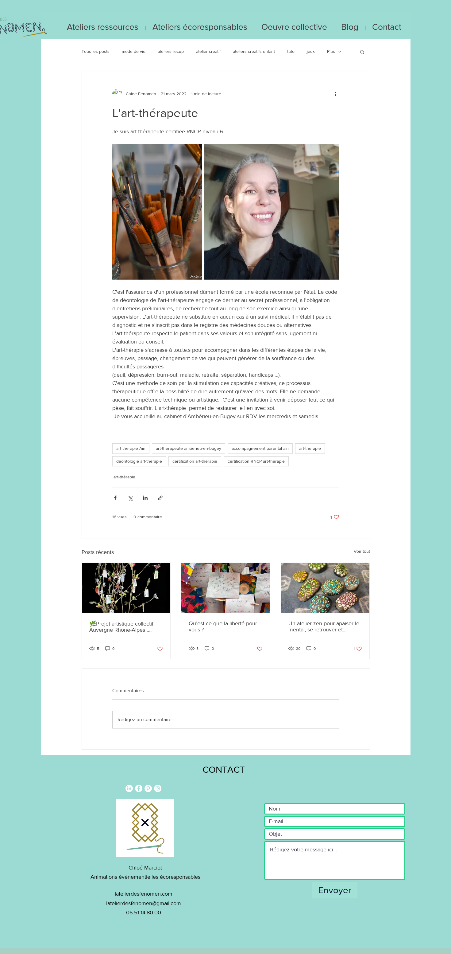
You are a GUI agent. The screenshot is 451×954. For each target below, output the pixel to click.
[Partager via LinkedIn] (145, 498)
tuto (291, 51)
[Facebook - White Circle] (138, 788)
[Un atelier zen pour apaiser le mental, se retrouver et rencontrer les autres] (325, 588)
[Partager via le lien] (160, 498)
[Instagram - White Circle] (157, 788)
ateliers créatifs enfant (254, 51)
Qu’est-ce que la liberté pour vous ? (223, 626)
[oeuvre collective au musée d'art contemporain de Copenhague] (225, 588)
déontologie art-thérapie (139, 461)
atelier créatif (208, 51)
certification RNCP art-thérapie (256, 461)
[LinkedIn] (129, 788)
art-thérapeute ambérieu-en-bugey (188, 448)
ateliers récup (171, 51)
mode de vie (133, 51)
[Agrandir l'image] (157, 212)
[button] (362, 51)
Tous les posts (96, 51)
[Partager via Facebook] (115, 498)
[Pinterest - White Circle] (148, 788)
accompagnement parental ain (260, 448)
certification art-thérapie (194, 461)
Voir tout (362, 551)
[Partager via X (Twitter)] (130, 498)
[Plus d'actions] (335, 93)
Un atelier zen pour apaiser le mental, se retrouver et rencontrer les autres (323, 626)
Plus (331, 51)
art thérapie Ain (130, 448)
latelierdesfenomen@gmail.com (143, 903)
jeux (311, 51)
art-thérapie (310, 448)
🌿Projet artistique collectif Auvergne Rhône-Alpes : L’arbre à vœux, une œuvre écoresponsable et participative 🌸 (122, 627)
